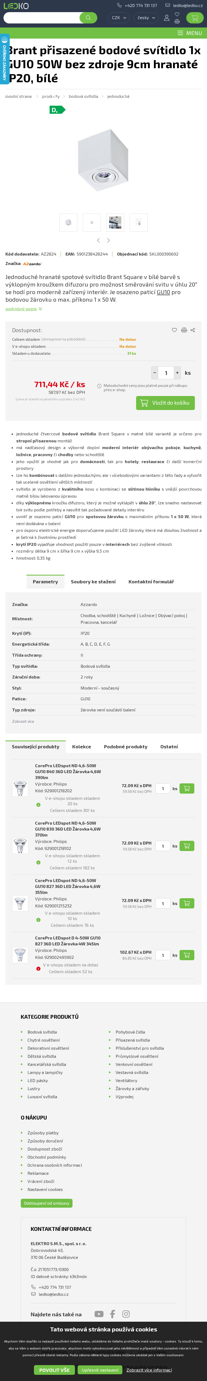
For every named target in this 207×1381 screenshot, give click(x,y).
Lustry (33, 1088)
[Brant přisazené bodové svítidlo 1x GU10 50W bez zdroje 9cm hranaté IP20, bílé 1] (103, 159)
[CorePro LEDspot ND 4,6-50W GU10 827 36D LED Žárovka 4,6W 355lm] (20, 903)
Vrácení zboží (40, 1181)
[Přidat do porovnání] (184, 330)
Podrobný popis (21, 308)
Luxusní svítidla (42, 1096)
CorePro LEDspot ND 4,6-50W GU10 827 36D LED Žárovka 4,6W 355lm (68, 886)
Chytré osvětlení (43, 1039)
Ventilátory (126, 1080)
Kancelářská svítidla (46, 1064)
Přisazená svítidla (133, 1039)
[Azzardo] (32, 263)
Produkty (51, 96)
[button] (177, 372)
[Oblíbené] (181, 14)
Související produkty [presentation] (35, 746)
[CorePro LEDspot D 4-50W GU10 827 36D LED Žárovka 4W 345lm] (20, 955)
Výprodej (124, 1096)
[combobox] (119, 17)
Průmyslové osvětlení (137, 1056)
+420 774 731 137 (141, 5)
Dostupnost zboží (44, 1148)
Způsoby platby (42, 1132)
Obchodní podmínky (46, 1156)
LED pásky (37, 1080)
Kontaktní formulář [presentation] (151, 581)
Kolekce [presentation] (81, 746)
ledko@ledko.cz (188, 5)
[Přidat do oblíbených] (174, 330)
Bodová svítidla (83, 96)
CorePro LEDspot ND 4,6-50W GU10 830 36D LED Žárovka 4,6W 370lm (68, 828)
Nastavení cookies (45, 1189)
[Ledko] (17, 6)
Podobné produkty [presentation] (125, 746)
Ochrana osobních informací (54, 1165)
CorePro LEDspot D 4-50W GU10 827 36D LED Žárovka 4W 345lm (68, 940)
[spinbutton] (166, 372)
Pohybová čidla (130, 1031)
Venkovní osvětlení (134, 1064)
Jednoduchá (118, 96)
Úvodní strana (18, 96)
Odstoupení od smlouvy (46, 1203)
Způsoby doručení (45, 1140)
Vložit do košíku (170, 402)
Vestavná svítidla (132, 1072)
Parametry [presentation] (45, 581)
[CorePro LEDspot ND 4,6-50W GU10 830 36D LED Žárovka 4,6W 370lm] (20, 846)
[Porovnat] (181, 21)
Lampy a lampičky (45, 1072)
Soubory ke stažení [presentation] (93, 581)
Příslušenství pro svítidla (140, 1048)
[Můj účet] (166, 17)
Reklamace (38, 1173)
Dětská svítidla (41, 1056)
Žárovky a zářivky (132, 1088)
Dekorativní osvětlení (48, 1048)
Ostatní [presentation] (169, 746)
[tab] (45, 581)
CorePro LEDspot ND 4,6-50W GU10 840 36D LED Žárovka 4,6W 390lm (68, 771)
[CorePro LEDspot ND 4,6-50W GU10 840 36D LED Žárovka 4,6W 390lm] (20, 788)
